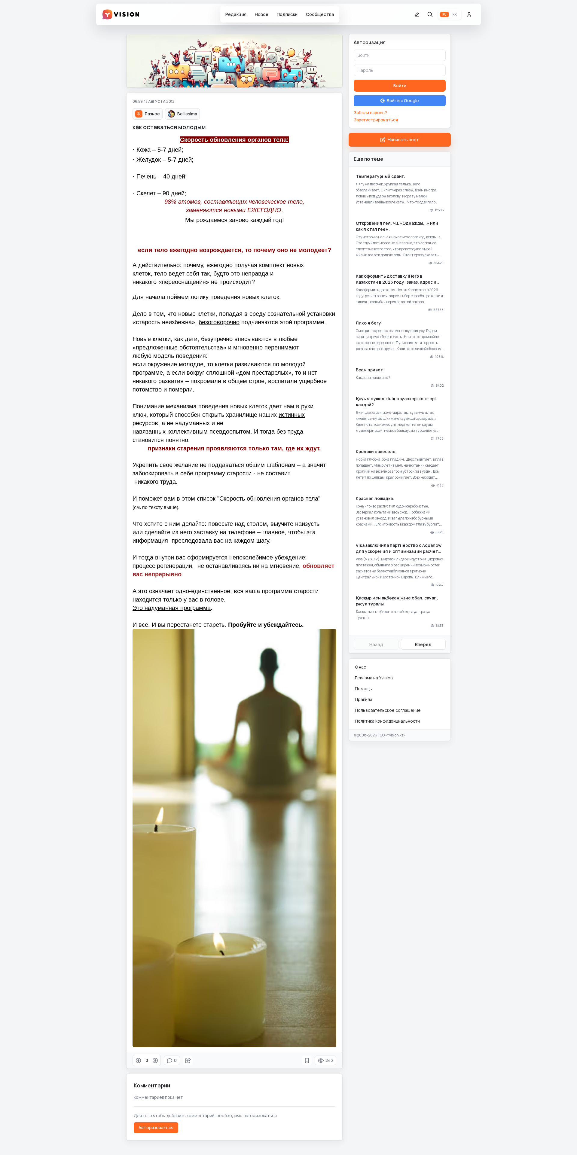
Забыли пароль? (370, 112)
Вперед (423, 644)
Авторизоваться (156, 1127)
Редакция (235, 14)
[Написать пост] (416, 14)
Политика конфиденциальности (387, 721)
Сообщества (320, 14)
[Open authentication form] (469, 14)
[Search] (430, 14)
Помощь (363, 688)
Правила (363, 699)
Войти (399, 85)
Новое (261, 14)
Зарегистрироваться (376, 120)
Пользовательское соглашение (388, 710)
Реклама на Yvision (374, 678)
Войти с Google (403, 100)
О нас (360, 667)
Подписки (287, 14)
